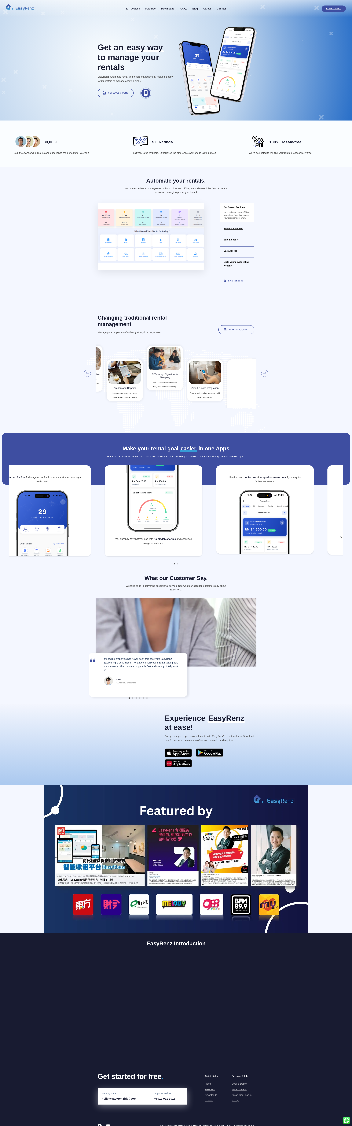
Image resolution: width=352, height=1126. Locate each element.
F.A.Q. (183, 8)
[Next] (264, 373)
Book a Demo (239, 1083)
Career (207, 8)
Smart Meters (239, 1089)
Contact (221, 8)
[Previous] (87, 373)
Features (150, 8)
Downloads (167, 8)
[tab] (237, 212)
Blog (195, 8)
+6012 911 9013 (164, 1098)
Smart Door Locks (241, 1095)
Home (208, 1083)
